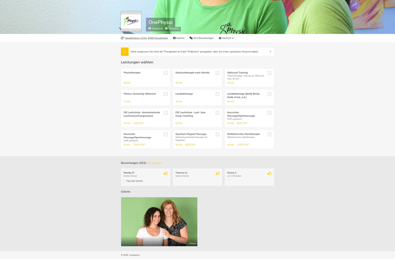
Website (173, 28)
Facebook (157, 28)
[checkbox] (166, 73)
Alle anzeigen (154, 163)
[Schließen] (270, 52)
